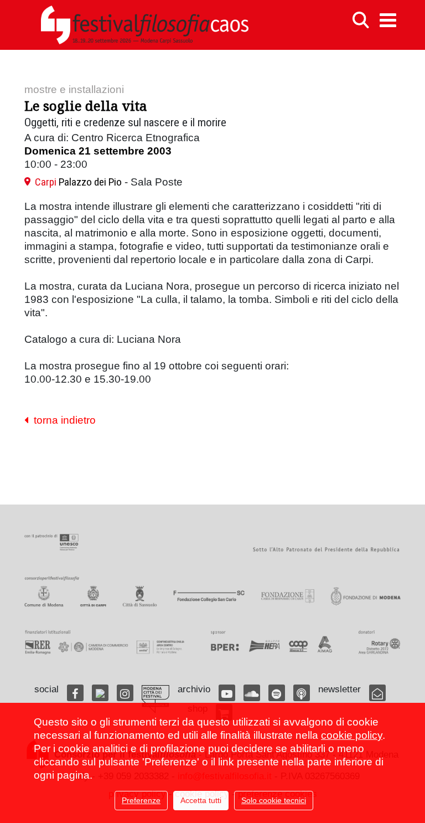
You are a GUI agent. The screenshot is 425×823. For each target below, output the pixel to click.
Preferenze (141, 800)
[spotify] (276, 693)
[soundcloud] (251, 693)
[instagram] (125, 693)
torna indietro (62, 420)
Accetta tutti (200, 800)
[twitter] (100, 693)
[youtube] (227, 693)
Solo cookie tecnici (273, 800)
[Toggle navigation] (388, 20)
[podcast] (301, 693)
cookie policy (351, 735)
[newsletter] (377, 693)
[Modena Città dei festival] (155, 699)
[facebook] (75, 693)
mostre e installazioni (74, 89)
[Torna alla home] (144, 24)
